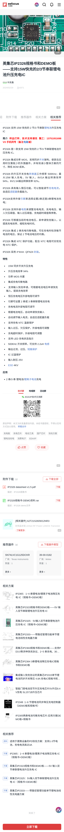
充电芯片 (17, 433)
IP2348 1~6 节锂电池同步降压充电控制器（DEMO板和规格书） (38, 704)
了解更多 (20, 530)
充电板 (7, 433)
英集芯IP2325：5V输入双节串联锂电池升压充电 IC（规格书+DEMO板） (38, 623)
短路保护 (32, 349)
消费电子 (22, 438)
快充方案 (53, 433)
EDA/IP (32, 438)
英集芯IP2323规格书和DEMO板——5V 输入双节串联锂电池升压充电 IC (38, 609)
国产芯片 (41, 433)
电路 (26, 142)
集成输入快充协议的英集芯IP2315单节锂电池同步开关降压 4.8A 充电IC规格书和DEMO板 (38, 677)
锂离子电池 (30, 379)
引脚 (23, 198)
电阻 (23, 209)
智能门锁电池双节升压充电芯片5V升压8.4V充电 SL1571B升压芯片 (38, 690)
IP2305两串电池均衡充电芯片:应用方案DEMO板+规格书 (38, 717)
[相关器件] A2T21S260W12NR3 (32, 521)
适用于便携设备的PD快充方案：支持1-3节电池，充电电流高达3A (34, 743)
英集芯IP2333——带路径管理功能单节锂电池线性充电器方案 (37, 636)
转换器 (33, 174)
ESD (10, 365)
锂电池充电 (9, 438)
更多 (7, 572)
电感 (46, 344)
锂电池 (48, 127)
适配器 (13, 191)
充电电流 (54, 188)
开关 (41, 159)
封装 (36, 252)
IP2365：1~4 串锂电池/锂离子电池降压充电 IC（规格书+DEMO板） (38, 595)
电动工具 (29, 433)
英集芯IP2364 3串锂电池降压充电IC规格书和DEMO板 (37, 663)
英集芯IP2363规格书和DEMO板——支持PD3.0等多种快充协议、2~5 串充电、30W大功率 (38, 650)
